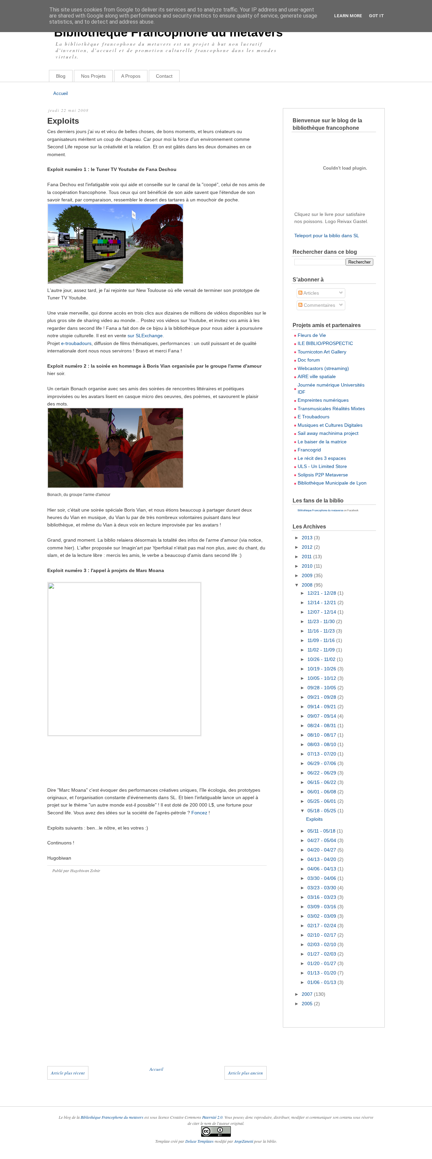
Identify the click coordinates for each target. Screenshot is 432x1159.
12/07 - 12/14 (322, 612)
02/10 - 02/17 (322, 935)
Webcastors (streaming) (323, 368)
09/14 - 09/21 (322, 706)
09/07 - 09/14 (322, 716)
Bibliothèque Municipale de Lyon (332, 483)
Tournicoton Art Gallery (322, 351)
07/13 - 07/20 (322, 754)
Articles (310, 293)
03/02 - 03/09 (322, 916)
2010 (308, 566)
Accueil (60, 93)
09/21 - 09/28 (322, 697)
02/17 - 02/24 (322, 925)
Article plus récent (68, 1073)
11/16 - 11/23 (321, 631)
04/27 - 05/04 (322, 840)
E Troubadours (313, 416)
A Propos (130, 76)
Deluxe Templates (199, 1141)
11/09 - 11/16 (321, 640)
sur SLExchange (145, 335)
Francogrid (309, 449)
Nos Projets (93, 76)
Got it (376, 15)
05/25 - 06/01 (322, 801)
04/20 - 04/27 (322, 850)
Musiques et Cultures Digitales (330, 425)
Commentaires (318, 305)
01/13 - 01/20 (322, 973)
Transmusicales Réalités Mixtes (331, 408)
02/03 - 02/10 (322, 944)
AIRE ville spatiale (317, 376)
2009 (308, 575)
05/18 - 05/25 (322, 810)
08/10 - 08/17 (322, 735)
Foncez (200, 812)
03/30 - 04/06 (322, 878)
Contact (164, 76)
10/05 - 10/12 (322, 678)
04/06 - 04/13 (322, 868)
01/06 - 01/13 (322, 982)
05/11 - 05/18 (322, 831)
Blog (60, 76)
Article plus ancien (245, 1073)
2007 (308, 994)
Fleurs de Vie (312, 335)
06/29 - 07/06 (322, 763)
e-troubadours (76, 343)
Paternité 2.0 (212, 1117)
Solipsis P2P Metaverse (323, 474)
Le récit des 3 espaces (322, 458)
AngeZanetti (244, 1141)
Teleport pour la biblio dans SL (326, 235)
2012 (308, 547)
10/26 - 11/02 (322, 659)
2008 (308, 585)
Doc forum (309, 360)
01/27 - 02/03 (322, 954)
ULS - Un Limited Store (322, 466)
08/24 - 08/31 (322, 725)
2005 (308, 1003)
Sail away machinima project (328, 433)
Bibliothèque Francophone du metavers (168, 32)
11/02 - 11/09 (321, 649)
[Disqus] (157, 976)
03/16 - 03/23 (322, 897)
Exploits (63, 120)
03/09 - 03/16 (322, 906)
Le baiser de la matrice (322, 441)
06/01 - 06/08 (322, 791)
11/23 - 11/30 (321, 621)
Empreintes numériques (323, 400)
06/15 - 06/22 (322, 782)
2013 (308, 537)
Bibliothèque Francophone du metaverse (320, 510)
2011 (307, 556)
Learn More (348, 15)
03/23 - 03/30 (322, 887)
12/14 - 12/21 (322, 602)
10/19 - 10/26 (322, 668)
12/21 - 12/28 (322, 593)
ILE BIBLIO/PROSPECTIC (325, 343)
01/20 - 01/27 (322, 963)
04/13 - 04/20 (322, 859)
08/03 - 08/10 (322, 744)
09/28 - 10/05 (322, 687)
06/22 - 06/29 (322, 772)
